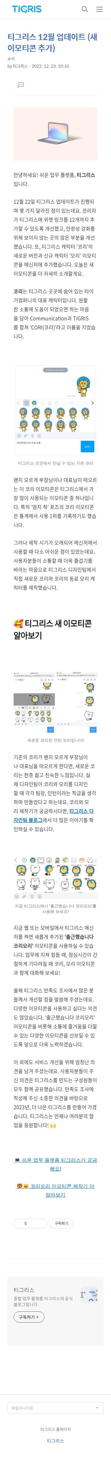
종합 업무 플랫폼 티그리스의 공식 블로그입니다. (43, 1301)
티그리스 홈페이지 (55, 1429)
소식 (11, 58)
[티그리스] (26, 9)
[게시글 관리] (40, 1223)
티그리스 (24, 1290)
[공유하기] (32, 1223)
